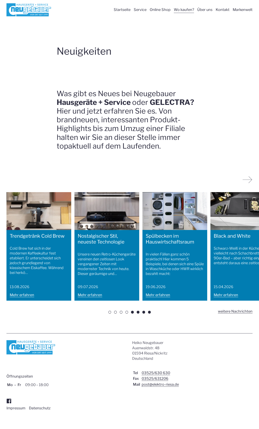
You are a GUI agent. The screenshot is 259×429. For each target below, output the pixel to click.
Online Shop (160, 9)
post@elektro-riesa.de (160, 384)
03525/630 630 (156, 373)
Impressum (15, 408)
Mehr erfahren (22, 295)
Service (140, 9)
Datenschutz (40, 408)
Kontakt (222, 9)
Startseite (122, 9)
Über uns (204, 9)
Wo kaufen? (184, 9)
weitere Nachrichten (235, 311)
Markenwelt (243, 9)
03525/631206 (155, 378)
